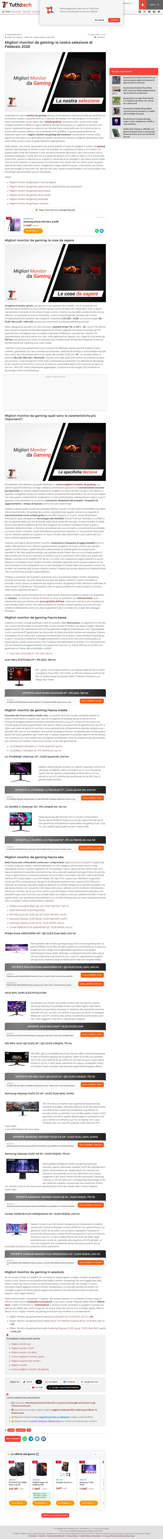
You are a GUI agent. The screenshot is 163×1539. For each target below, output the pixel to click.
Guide (11, 1430)
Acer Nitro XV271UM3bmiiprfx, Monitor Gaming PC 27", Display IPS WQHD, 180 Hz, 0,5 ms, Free (39, 702)
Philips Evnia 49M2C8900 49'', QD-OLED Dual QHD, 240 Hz (39, 906)
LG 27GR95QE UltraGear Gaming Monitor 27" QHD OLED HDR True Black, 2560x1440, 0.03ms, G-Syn (41, 799)
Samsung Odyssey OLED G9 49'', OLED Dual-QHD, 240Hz (38, 918)
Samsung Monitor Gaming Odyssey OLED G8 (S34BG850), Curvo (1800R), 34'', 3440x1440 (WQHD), (40, 1206)
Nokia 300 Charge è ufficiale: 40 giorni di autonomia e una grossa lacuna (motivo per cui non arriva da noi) (139, 133)
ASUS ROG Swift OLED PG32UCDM (27, 910)
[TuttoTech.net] (20, 5)
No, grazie (99, 20)
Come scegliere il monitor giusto (27, 1356)
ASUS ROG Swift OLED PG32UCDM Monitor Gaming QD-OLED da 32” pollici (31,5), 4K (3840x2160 (40, 1035)
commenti (101, 37)
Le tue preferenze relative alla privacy (118, 1536)
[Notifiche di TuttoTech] (142, 5)
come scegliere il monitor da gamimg (76, 484)
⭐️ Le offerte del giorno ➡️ (23, 1454)
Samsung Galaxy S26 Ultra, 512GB (41, 221)
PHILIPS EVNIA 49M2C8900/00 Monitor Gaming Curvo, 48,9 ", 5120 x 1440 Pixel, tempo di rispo (39, 985)
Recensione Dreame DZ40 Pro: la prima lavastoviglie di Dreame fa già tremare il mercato (139, 80)
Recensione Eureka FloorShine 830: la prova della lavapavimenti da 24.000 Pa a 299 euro (139, 90)
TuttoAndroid (41, 1305)
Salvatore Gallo (14, 35)
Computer (28, 37)
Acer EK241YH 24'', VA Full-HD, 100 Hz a (71, 1316)
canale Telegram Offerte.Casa (45, 1421)
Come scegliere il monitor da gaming (30, 1369)
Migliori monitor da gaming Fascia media (30, 195)
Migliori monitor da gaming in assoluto (29, 203)
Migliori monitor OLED (22, 1348)
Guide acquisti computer (43, 37)
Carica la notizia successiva (55, 1515)
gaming (101, 146)
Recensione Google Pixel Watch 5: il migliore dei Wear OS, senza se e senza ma (138, 101)
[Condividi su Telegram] (102, 231)
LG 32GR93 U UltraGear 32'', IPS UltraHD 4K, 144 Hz (35, 750)
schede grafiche (52, 122)
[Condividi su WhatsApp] (97, 231)
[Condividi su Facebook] (43, 1438)
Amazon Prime (84, 598)
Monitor (21, 1430)
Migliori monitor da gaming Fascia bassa (30, 191)
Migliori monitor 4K (21, 1344)
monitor (30, 115)
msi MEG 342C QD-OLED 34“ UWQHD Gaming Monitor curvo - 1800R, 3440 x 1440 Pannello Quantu (41, 1086)
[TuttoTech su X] (39, 1382)
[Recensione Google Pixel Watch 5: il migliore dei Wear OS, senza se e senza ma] (116, 100)
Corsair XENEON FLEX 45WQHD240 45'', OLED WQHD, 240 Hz (41, 927)
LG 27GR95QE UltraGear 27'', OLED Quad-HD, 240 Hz (36, 746)
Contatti (41, 1536)
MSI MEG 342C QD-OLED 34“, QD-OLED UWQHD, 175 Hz (38, 914)
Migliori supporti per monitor (26, 1361)
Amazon (12, 598)
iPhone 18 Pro (37, 12)
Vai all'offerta (32, 231)
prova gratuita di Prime (52, 601)
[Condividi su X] (37, 1438)
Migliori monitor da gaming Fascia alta (29, 199)
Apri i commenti (13, 1439)
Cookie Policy (84, 1536)
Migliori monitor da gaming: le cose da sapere (33, 182)
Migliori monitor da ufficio (24, 1352)
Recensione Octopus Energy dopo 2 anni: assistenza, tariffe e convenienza (138, 121)
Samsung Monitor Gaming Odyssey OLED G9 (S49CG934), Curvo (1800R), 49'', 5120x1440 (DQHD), (40, 1146)
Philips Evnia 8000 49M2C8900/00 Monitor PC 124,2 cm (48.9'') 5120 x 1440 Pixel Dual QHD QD (39, 976)
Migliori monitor (19, 1365)
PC (77, 354)
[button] (92, 701)
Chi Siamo (32, 1536)
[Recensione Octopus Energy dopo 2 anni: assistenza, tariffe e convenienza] (116, 121)
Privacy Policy (72, 1536)
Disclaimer (96, 1536)
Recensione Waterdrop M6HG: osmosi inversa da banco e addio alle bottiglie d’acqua (139, 111)
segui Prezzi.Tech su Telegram (54, 1417)
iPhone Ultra (16, 12)
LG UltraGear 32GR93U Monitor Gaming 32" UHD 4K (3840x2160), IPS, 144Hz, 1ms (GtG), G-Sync (39, 849)
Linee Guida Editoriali (56, 1536)
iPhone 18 (26, 12)
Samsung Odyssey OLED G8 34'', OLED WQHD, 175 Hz (37, 923)
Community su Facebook (39, 1301)
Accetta (114, 20)
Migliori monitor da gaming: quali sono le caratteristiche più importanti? (46, 186)
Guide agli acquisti (15, 37)
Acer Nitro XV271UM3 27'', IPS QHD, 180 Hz (31, 653)
